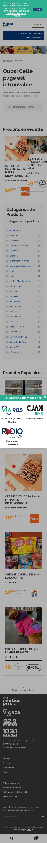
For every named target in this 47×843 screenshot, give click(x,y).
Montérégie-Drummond (12, 443)
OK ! (38, 9)
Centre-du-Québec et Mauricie (12, 420)
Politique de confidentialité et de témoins (18, 13)
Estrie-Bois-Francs (34, 419)
